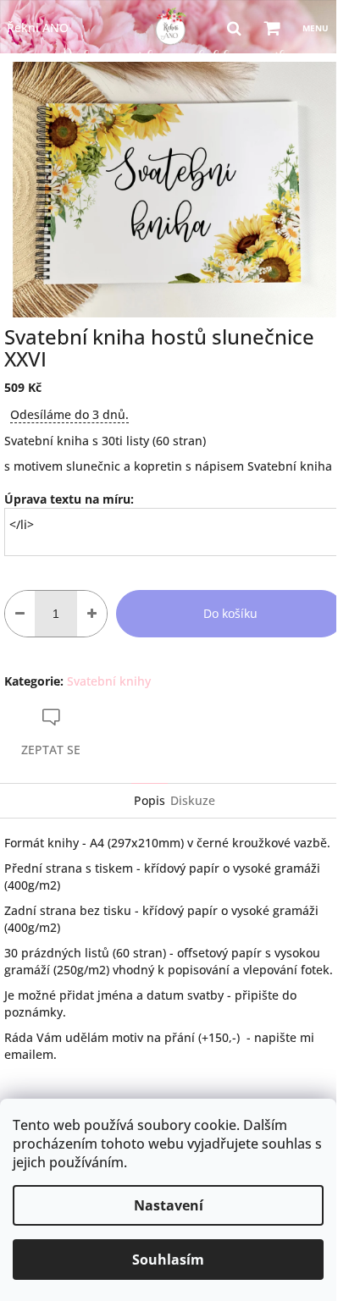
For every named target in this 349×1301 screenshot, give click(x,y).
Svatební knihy (109, 681)
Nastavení (168, 1205)
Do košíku (230, 613)
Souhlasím (168, 1259)
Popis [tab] (149, 800)
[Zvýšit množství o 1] (92, 614)
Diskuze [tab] (192, 800)
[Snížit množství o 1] (20, 614)
